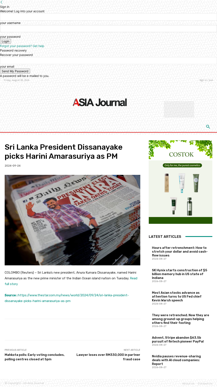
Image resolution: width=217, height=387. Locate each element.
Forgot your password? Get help (22, 46)
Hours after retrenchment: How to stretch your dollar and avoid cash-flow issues (180, 251)
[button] (208, 127)
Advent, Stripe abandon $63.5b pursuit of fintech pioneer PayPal (178, 339)
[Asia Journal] (99, 102)
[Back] (1, 2)
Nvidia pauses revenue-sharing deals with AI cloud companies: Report (176, 360)
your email (7, 66)
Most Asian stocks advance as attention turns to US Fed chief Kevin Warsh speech (177, 296)
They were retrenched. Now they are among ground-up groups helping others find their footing (180, 319)
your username (10, 23)
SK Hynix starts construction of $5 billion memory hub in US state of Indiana (179, 274)
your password (10, 36)
